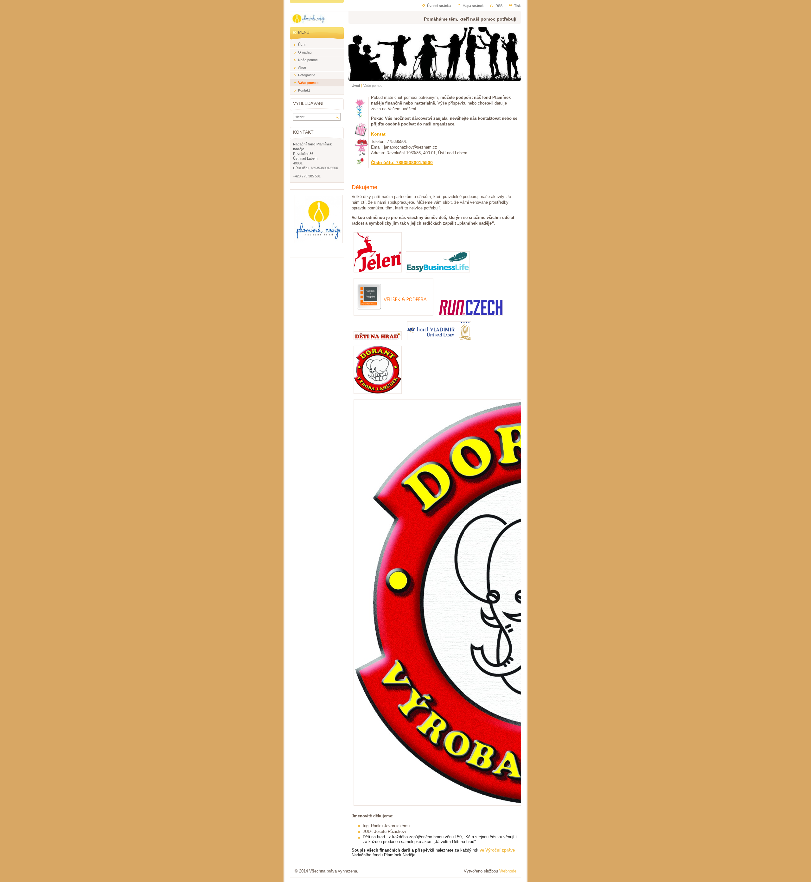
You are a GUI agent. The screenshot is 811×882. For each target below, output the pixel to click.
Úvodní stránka (439, 6)
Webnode (507, 871)
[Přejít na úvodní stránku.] (309, 20)
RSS (498, 6)
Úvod (356, 85)
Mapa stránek (473, 6)
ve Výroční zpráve (497, 850)
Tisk (517, 6)
